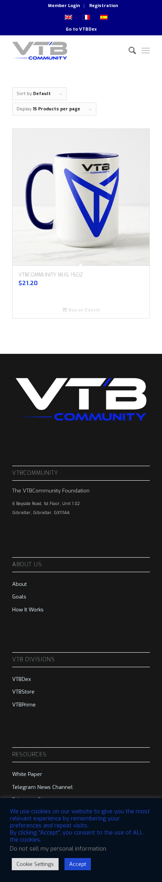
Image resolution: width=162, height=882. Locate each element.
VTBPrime (24, 704)
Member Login (64, 6)
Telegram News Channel (42, 787)
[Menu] (146, 50)
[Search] (128, 50)
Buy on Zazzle (83, 310)
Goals (19, 596)
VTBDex (88, 29)
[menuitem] (64, 6)
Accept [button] (77, 864)
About (19, 584)
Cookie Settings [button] (35, 864)
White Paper (27, 774)
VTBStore (23, 691)
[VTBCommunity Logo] (67, 50)
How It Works (28, 609)
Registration (103, 6)
